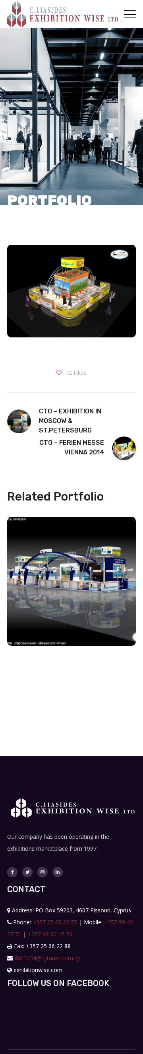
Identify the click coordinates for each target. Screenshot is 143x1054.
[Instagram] (42, 872)
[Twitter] (27, 872)
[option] (68, 587)
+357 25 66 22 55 (55, 922)
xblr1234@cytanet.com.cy (47, 958)
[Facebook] (12, 872)
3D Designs (71, 605)
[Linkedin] (57, 872)
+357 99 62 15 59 (50, 934)
